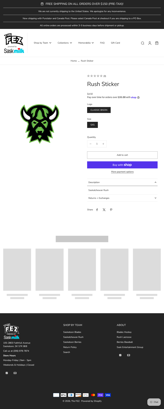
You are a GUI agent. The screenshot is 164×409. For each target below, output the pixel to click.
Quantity (91, 137)
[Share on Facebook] (97, 209)
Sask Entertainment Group (130, 347)
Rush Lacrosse (124, 337)
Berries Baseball (125, 342)
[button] (122, 155)
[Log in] (149, 43)
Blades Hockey (124, 332)
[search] (142, 43)
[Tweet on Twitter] (104, 209)
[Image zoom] (40, 123)
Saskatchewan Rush (73, 337)
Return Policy (70, 347)
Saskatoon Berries (72, 342)
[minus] (90, 143)
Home (74, 60)
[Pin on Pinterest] (111, 209)
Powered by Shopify (91, 401)
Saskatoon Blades (72, 332)
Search (66, 352)
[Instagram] (6, 373)
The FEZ (75, 401)
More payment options (122, 172)
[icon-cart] (156, 43)
